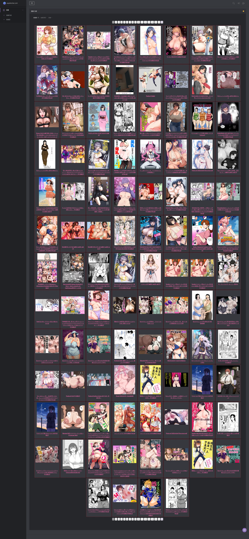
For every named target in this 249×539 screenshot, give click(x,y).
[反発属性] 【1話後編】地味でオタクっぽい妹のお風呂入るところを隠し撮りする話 (125, 97)
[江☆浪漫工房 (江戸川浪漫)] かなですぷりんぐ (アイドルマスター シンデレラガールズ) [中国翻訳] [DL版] (150, 58)
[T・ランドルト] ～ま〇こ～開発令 (228, 284)
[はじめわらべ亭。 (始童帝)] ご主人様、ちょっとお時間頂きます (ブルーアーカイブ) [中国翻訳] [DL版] (47, 398)
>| (161, 22)
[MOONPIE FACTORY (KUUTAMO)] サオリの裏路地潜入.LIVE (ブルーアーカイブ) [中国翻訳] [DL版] (150, 248)
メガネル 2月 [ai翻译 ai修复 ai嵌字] (150, 284)
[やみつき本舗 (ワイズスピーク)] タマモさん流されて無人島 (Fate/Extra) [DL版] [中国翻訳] (228, 248)
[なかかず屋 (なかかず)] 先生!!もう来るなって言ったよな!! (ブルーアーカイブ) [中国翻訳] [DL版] (99, 172)
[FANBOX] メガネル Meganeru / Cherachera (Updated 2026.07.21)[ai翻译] (47, 286)
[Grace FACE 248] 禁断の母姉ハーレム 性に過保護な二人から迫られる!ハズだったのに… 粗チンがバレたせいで (47, 135)
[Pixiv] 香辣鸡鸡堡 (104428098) (125, 396)
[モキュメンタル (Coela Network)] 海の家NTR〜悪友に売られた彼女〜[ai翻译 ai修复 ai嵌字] (47, 209)
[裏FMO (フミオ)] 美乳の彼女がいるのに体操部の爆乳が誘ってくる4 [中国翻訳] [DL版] (125, 172)
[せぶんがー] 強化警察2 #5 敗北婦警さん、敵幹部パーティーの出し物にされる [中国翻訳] (99, 286)
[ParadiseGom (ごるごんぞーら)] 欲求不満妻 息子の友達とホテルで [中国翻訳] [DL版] (228, 209)
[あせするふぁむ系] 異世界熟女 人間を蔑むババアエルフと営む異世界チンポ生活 (228, 323)
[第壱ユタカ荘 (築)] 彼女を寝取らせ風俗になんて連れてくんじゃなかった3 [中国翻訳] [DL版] (150, 209)
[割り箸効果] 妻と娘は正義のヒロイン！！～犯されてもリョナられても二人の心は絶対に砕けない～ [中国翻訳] (73, 172)
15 (156, 22)
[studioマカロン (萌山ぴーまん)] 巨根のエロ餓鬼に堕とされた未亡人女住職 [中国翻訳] (176, 286)
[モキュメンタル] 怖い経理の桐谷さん (47, 170)
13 (149, 22)
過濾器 (35, 17)
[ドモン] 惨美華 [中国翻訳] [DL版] (176, 57)
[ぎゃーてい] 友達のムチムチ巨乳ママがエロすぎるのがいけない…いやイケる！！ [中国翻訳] (99, 323)
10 (138, 22)
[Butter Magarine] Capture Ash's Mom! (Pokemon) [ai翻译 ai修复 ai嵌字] (202, 248)
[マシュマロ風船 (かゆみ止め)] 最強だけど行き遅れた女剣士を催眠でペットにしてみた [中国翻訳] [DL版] (202, 58)
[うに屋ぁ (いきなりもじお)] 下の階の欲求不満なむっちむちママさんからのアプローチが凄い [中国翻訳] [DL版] (176, 135)
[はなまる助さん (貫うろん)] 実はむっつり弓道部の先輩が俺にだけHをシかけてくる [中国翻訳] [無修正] (124, 511)
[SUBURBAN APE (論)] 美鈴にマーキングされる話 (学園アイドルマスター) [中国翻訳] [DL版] (228, 135)
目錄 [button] (49, 17)
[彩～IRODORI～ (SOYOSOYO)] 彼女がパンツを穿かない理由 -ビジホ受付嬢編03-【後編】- (99, 209)
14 (152, 22)
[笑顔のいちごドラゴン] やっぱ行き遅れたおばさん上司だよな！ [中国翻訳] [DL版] (176, 511)
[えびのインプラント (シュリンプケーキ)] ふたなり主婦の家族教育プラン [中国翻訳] (47, 472)
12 (145, 22)
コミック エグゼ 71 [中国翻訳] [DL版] (150, 433)
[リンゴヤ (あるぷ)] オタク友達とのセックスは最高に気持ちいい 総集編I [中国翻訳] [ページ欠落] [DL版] (125, 209)
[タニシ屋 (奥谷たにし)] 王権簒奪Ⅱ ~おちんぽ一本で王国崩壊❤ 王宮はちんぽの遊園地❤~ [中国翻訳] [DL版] (47, 248)
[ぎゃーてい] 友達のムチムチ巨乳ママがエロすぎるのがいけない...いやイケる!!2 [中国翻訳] (99, 472)
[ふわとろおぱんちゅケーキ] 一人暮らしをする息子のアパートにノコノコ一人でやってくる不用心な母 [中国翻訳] (99, 435)
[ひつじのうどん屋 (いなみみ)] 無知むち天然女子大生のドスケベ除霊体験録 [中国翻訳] (73, 135)
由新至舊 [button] (43, 17)
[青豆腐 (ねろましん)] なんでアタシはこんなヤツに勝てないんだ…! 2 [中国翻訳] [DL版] (73, 58)
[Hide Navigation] (31, 3)
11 (142, 22)
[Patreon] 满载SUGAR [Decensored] (202, 170)
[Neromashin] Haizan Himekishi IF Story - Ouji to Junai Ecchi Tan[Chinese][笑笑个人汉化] (73, 286)
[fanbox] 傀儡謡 (150, 96)
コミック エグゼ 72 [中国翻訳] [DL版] (124, 433)
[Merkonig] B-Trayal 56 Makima (176, 360)
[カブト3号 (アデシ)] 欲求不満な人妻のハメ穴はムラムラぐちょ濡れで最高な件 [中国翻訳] (176, 97)
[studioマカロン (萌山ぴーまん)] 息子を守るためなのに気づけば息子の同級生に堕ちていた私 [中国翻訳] (99, 58)
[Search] (233, 3)
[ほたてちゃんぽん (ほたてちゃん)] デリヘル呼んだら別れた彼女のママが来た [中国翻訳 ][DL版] (150, 472)
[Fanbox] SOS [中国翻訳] (73, 396)
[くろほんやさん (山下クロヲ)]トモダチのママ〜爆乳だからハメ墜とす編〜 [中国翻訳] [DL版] (176, 248)
